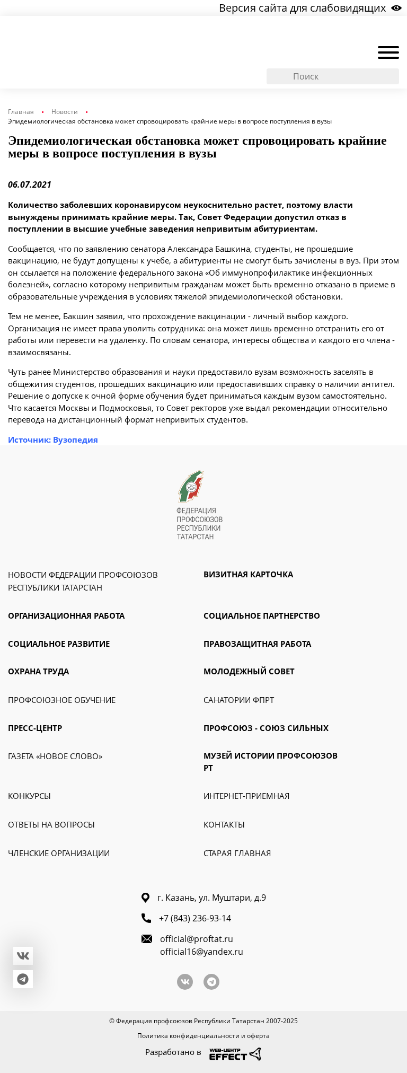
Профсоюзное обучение (62, 699)
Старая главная (237, 853)
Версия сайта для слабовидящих (302, 8)
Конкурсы (29, 795)
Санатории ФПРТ (239, 699)
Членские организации (59, 853)
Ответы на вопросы (51, 824)
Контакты (224, 824)
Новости (64, 111)
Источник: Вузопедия (53, 439)
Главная (21, 111)
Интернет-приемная (247, 795)
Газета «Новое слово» (55, 756)
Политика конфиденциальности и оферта (203, 1035)
